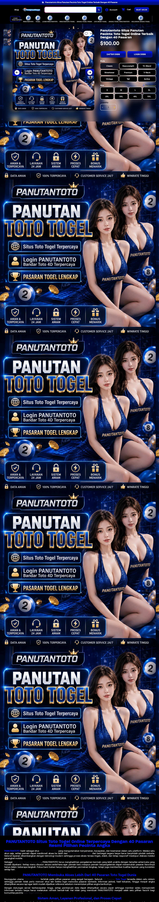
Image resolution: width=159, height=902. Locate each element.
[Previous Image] (17, 72)
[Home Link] (31, 10)
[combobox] (70, 10)
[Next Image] (89, 72)
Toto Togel (121, 879)
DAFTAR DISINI (113, 54)
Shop (16, 10)
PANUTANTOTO (12, 851)
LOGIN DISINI (140, 54)
